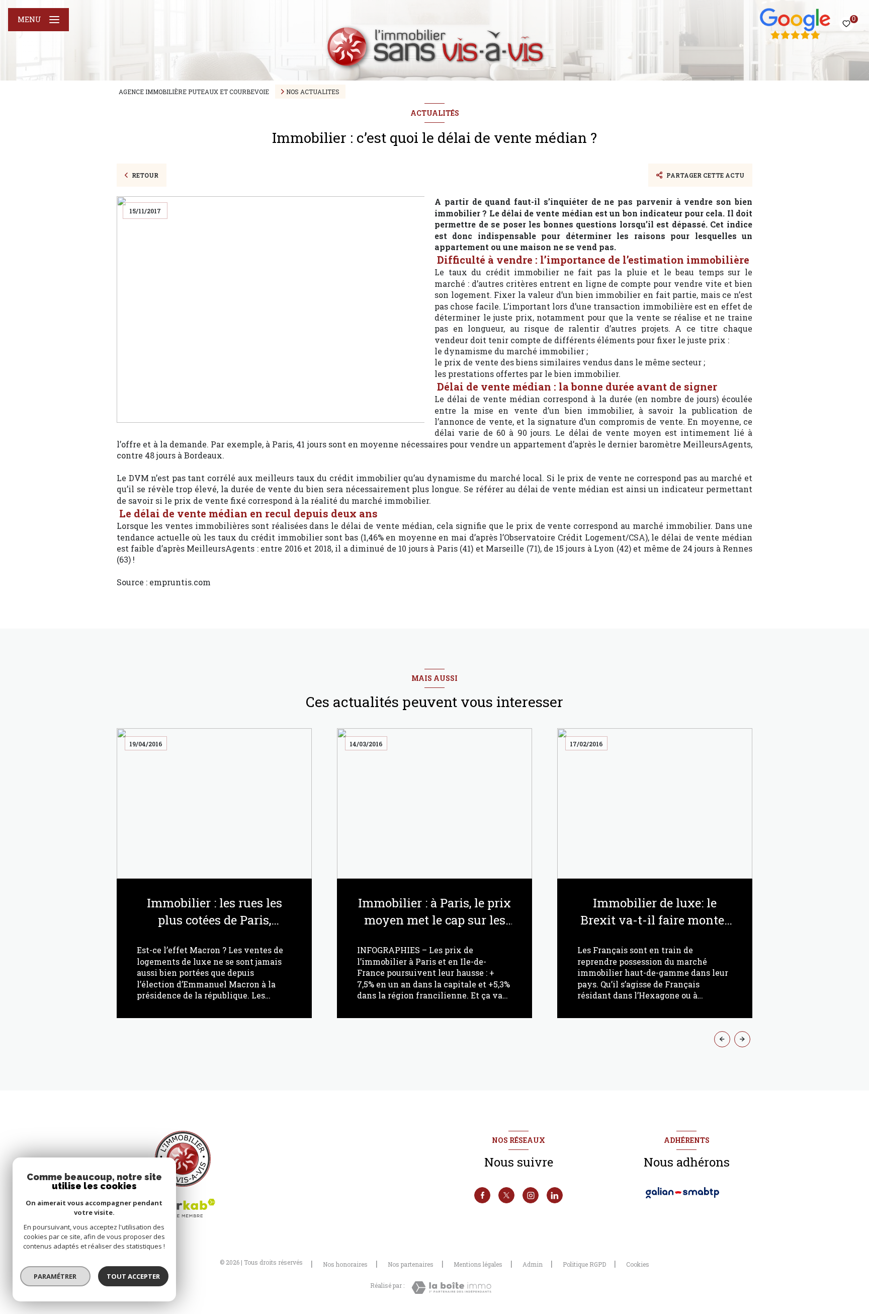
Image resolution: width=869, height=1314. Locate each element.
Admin (533, 1264)
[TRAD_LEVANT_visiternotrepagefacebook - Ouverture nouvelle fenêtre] (482, 1195)
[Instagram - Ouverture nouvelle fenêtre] (531, 1195)
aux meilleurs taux (276, 478)
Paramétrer (55, 1276)
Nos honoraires (345, 1264)
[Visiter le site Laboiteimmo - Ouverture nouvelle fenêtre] (451, 1287)
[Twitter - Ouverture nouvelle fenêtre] (506, 1195)
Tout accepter (133, 1276)
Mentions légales (478, 1264)
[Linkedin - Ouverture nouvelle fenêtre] (555, 1195)
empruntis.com (179, 582)
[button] (742, 1039)
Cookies (637, 1264)
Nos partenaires (410, 1264)
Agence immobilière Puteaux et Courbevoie (194, 92)
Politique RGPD (584, 1264)
